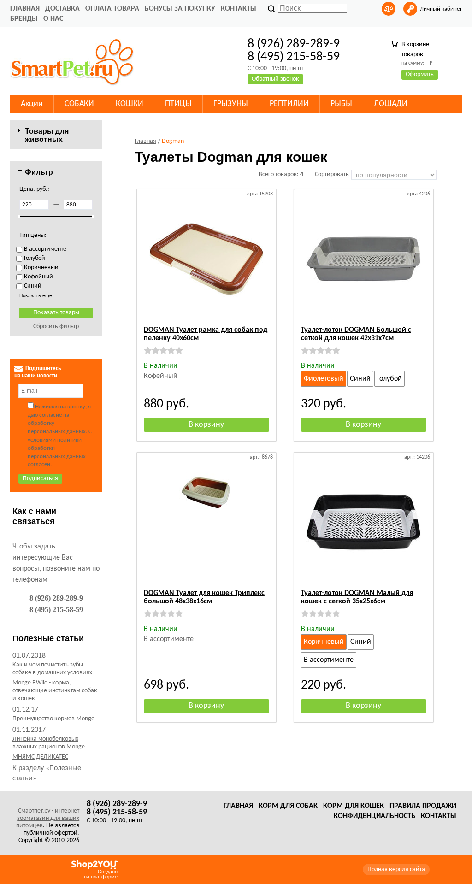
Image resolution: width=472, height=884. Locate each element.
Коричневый (324, 642)
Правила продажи (422, 806)
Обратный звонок (275, 79)
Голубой (389, 379)
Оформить (420, 74)
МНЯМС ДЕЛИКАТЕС (40, 757)
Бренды (24, 19)
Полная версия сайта (396, 869)
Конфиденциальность (374, 816)
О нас (53, 19)
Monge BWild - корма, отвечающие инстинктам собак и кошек (54, 690)
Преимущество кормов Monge (53, 718)
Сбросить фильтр (56, 326)
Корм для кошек (353, 806)
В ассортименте (329, 660)
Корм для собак (288, 806)
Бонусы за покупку (180, 8)
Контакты (238, 8)
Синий (360, 379)
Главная (25, 8)
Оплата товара (112, 8)
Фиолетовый (323, 379)
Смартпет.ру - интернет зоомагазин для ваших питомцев (47, 818)
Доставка (62, 8)
